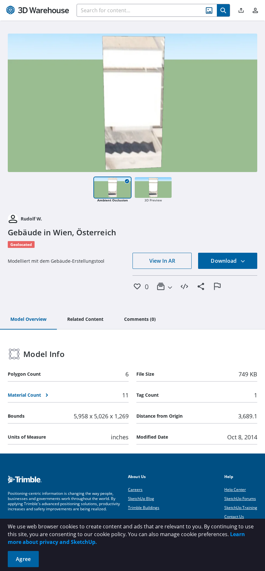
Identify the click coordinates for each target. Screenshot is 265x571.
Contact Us (234, 516)
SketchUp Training (240, 507)
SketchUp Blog (141, 498)
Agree (23, 559)
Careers (135, 489)
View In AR (162, 260)
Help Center (235, 489)
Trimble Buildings (143, 507)
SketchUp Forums (240, 498)
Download (224, 260)
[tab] (28, 320)
